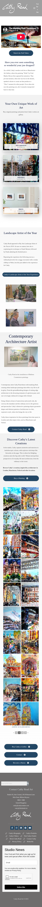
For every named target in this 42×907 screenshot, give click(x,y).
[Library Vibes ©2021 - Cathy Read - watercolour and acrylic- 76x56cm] (12, 689)
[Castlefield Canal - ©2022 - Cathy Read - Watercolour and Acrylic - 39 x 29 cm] (30, 618)
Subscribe (21, 887)
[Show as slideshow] (21, 727)
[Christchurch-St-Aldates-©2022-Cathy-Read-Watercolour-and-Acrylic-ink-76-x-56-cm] (30, 713)
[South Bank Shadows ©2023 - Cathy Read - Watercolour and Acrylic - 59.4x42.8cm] (12, 499)
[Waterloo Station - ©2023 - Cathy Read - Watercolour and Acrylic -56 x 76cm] (30, 523)
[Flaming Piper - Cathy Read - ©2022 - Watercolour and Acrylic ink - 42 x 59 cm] (12, 642)
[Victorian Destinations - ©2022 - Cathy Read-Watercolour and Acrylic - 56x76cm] (30, 546)
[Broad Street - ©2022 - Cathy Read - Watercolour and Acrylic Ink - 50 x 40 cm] (30, 642)
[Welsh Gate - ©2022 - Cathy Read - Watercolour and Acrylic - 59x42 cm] (30, 689)
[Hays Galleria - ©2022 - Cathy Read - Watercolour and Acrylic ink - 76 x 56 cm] (12, 594)
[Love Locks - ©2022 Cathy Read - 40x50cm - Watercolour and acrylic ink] (12, 546)
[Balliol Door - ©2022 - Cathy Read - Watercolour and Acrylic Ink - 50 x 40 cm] (30, 666)
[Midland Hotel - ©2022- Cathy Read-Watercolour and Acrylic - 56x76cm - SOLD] (12, 570)
